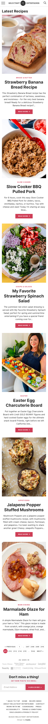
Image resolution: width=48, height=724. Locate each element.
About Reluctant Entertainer (18, 704)
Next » (40, 651)
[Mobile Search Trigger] (44, 4)
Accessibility (13, 709)
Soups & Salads (24, 287)
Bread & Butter (24, 78)
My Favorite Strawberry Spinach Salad (24, 295)
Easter (24, 396)
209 (37, 647)
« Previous (10, 647)
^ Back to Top (13, 701)
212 (10, 651)
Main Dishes (24, 605)
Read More (21, 112)
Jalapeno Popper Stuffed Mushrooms (24, 507)
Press (38, 707)
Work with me (13, 707)
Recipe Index (35, 701)
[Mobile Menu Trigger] (3, 4)
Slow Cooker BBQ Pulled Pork (24, 189)
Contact (40, 704)
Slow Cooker (24, 182)
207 (27, 647)
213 (15, 651)
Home (24, 701)
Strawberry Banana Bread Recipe (24, 84)
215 (25, 651)
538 (33, 651)
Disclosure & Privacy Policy (24, 712)
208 (32, 647)
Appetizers (24, 500)
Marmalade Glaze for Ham (24, 612)
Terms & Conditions (32, 709)
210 (42, 647)
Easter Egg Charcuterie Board (24, 403)
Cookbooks (28, 707)
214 (20, 651)
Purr (27, 720)
